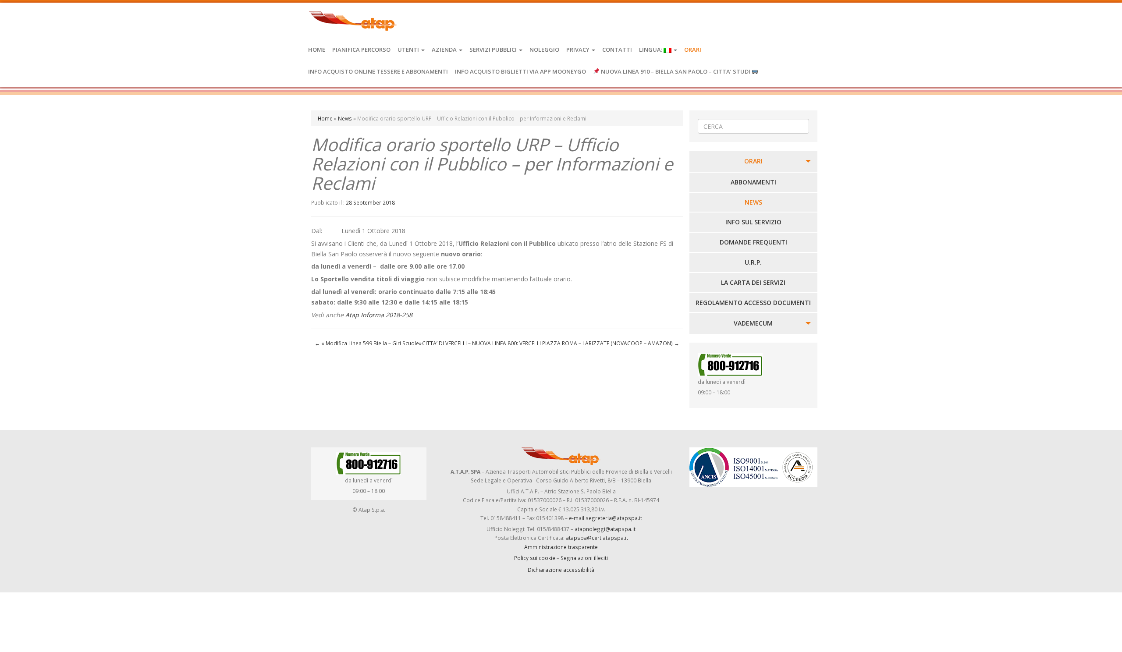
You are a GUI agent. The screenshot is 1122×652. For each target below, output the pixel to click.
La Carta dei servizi (753, 282)
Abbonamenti (753, 182)
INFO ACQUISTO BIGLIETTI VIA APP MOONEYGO (520, 71)
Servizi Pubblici (493, 49)
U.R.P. (753, 262)
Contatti (617, 49)
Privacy (578, 49)
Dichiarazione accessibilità (561, 569)
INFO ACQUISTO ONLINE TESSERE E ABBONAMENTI (378, 71)
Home (316, 49)
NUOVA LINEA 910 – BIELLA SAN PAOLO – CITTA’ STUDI (676, 71)
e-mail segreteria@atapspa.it (605, 517)
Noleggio (544, 49)
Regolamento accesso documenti (753, 302)
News (345, 118)
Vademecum (753, 323)
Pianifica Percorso (361, 49)
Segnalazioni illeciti (584, 557)
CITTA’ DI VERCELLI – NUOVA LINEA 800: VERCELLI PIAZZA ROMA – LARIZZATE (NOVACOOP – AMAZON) (550, 343)
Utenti (409, 49)
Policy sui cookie (534, 557)
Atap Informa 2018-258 (378, 315)
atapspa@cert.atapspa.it (597, 537)
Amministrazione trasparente (561, 546)
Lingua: (651, 49)
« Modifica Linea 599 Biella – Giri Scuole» (368, 343)
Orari (692, 49)
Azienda (445, 49)
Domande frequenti (753, 242)
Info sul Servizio (753, 222)
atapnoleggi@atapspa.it (605, 528)
